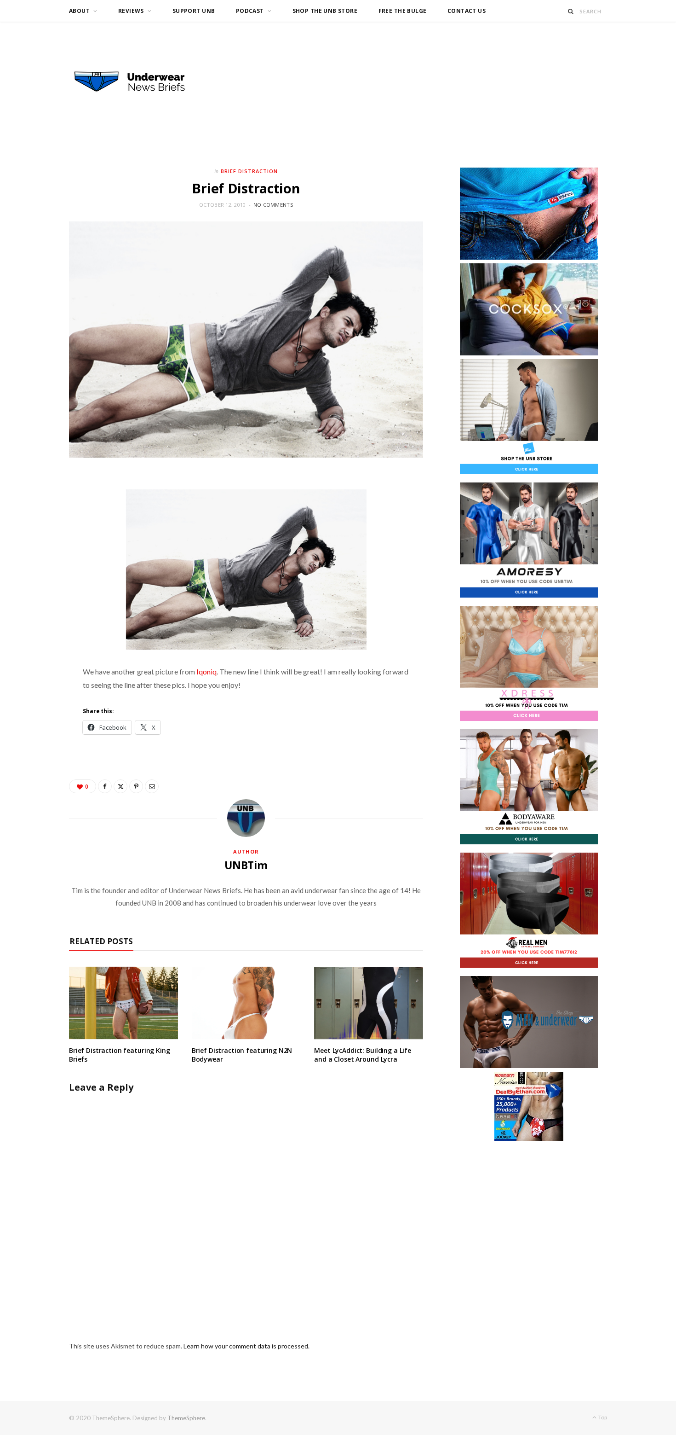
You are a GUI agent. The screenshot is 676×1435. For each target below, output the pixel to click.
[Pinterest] (136, 786)
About (79, 11)
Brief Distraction (249, 171)
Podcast (250, 11)
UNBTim (246, 865)
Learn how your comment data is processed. (246, 1346)
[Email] (152, 786)
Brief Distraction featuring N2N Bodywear (242, 1054)
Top (602, 1417)
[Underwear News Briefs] (138, 81)
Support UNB (193, 11)
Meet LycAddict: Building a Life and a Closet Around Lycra (362, 1054)
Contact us (466, 11)
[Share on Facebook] (105, 786)
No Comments (273, 204)
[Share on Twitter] (120, 786)
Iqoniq (206, 671)
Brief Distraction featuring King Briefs (119, 1054)
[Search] (571, 11)
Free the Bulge (402, 11)
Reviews (131, 11)
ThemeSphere (186, 1418)
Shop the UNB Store (325, 11)
